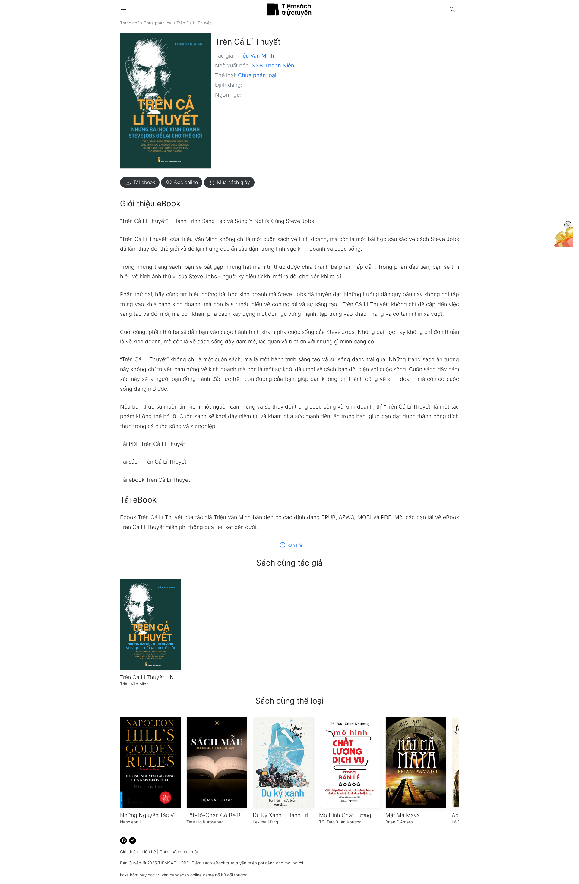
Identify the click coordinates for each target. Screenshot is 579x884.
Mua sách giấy (229, 182)
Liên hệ (149, 851)
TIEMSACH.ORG (173, 862)
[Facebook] (123, 840)
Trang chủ (130, 22)
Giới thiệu (129, 851)
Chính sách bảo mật (179, 851)
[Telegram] (132, 840)
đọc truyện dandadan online (175, 875)
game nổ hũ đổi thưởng (225, 875)
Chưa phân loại (158, 22)
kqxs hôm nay (133, 875)
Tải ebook (140, 182)
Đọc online (182, 182)
